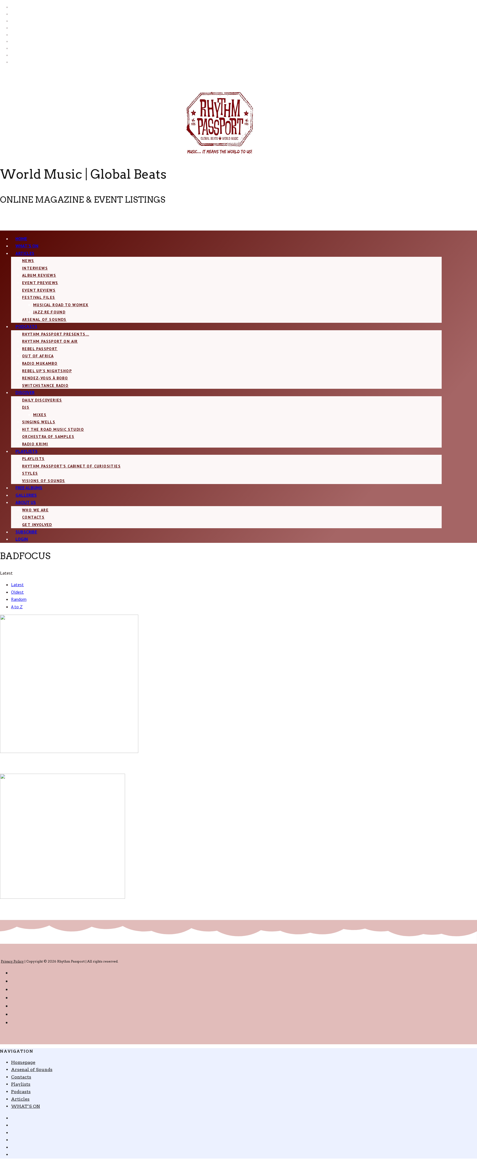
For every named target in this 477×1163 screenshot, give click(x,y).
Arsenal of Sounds (44, 319)
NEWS (28, 260)
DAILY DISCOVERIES (42, 400)
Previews (27, 758)
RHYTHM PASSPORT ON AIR (50, 341)
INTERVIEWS (35, 268)
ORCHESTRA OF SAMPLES (48, 436)
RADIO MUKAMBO (39, 363)
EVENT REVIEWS (38, 290)
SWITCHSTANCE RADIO (45, 385)
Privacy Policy (12, 961)
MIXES (39, 414)
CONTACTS (33, 517)
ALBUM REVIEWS (39, 275)
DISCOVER (25, 392)
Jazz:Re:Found (49, 312)
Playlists (26, 451)
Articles (24, 253)
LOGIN (21, 539)
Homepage (23, 1062)
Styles (30, 473)
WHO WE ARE (35, 510)
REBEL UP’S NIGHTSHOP (47, 370)
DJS (25, 407)
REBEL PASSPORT (40, 348)
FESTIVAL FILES (38, 297)
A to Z (17, 606)
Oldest (17, 592)
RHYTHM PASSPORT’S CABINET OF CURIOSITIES (71, 466)
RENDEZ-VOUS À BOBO (45, 378)
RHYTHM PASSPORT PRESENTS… (55, 334)
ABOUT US (25, 502)
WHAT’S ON (25, 1106)
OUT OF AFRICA (38, 355)
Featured (9, 758)
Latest (17, 584)
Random (18, 599)
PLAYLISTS (33, 458)
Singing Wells (38, 421)
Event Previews (40, 282)
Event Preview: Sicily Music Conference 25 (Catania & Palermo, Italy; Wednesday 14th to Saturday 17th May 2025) (134, 767)
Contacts (21, 1077)
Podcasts (26, 326)
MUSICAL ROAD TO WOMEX (60, 304)
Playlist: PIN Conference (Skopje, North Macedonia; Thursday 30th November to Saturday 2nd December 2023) (130, 913)
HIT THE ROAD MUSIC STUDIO (53, 429)
